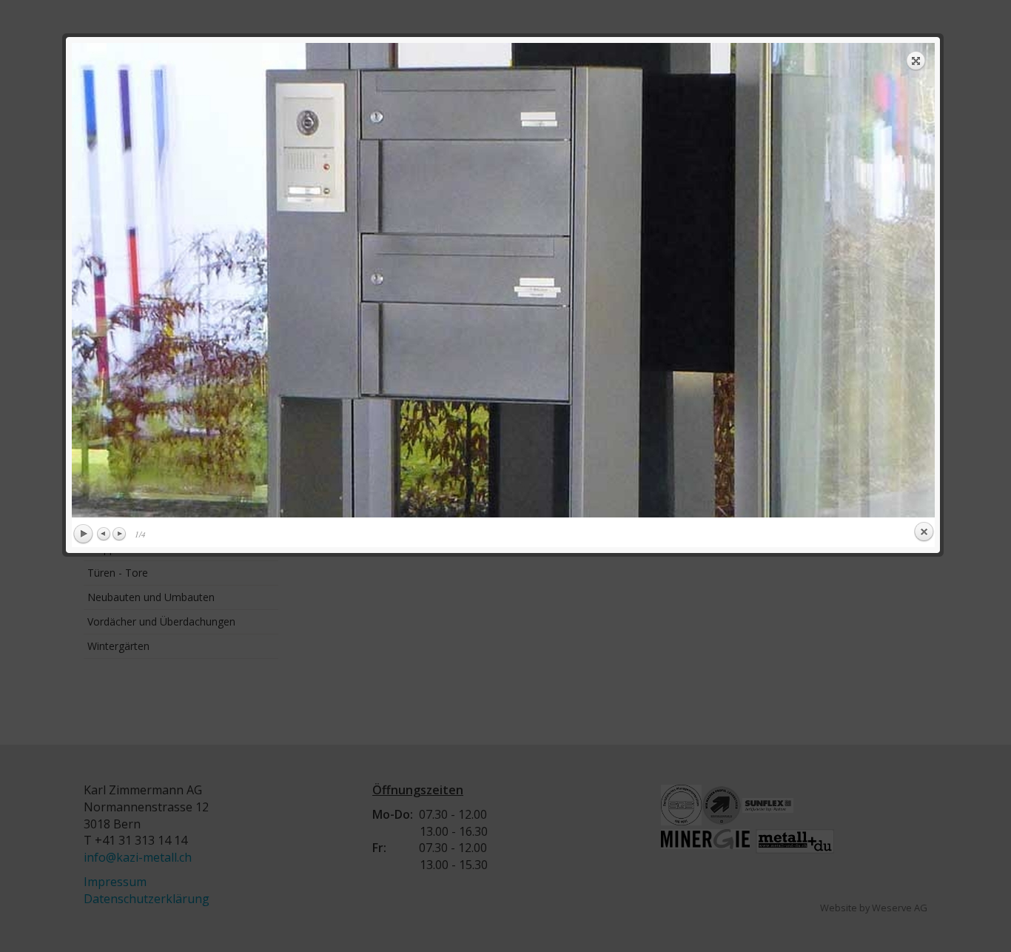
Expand (916, 60)
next (723, 280)
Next (119, 533)
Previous (104, 533)
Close (924, 532)
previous (283, 280)
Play (83, 534)
